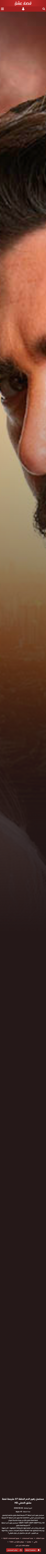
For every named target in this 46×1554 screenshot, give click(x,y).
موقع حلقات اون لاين (22, 1545)
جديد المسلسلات (27, 1538)
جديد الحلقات (40, 1538)
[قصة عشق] (23, 3)
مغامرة (29, 1542)
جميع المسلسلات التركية (11, 1538)
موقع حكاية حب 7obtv (16, 1542)
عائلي (35, 1542)
